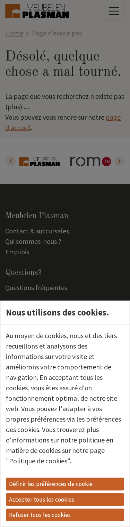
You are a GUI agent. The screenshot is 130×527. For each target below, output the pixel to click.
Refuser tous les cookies (40, 515)
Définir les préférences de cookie (51, 484)
